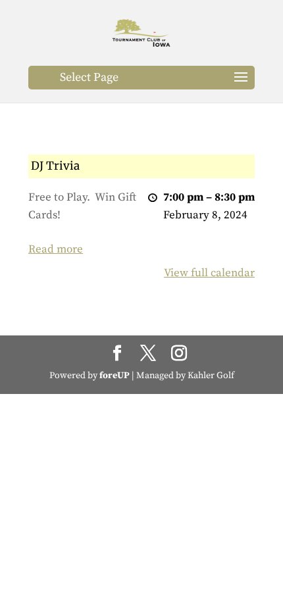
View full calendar (209, 273)
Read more (55, 249)
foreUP (114, 375)
